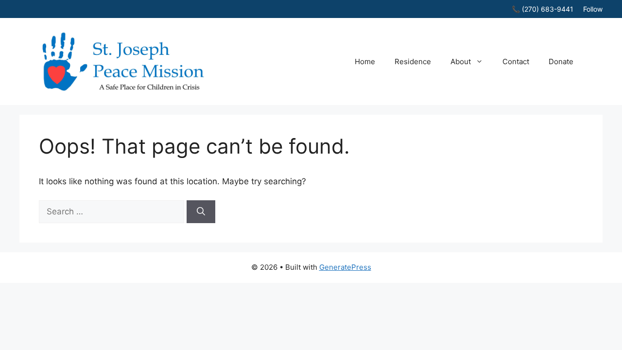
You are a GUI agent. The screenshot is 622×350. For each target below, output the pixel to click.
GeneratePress (345, 267)
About (460, 61)
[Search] (201, 212)
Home (365, 61)
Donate (561, 61)
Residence (413, 61)
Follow (593, 9)
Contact (515, 61)
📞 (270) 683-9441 (542, 9)
